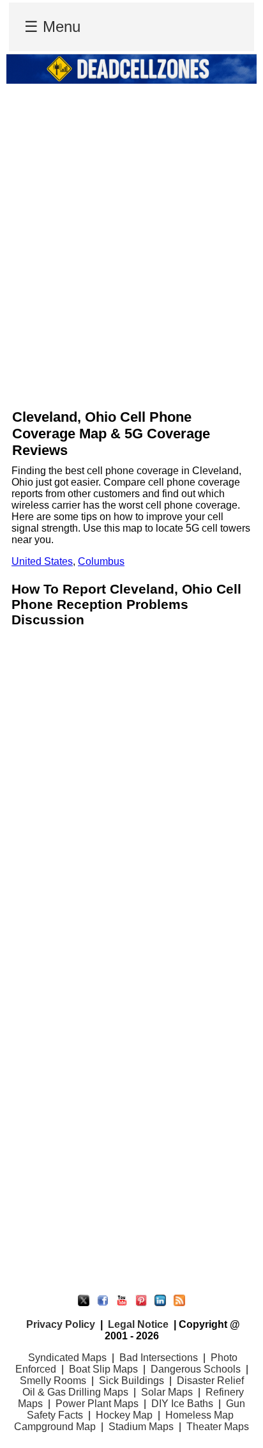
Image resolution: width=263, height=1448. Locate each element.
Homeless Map (199, 1415)
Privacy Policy (60, 1324)
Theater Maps (217, 1426)
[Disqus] (131, 792)
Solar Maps (167, 1392)
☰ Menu (52, 26)
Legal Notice (138, 1324)
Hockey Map (124, 1415)
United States (42, 561)
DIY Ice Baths (182, 1403)
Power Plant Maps (97, 1403)
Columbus (101, 561)
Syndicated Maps (67, 1357)
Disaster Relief (210, 1380)
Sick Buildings (131, 1380)
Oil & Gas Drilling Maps (75, 1392)
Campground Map (55, 1426)
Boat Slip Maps (103, 1369)
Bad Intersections (158, 1357)
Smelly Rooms (53, 1380)
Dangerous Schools (196, 1369)
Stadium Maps (141, 1426)
